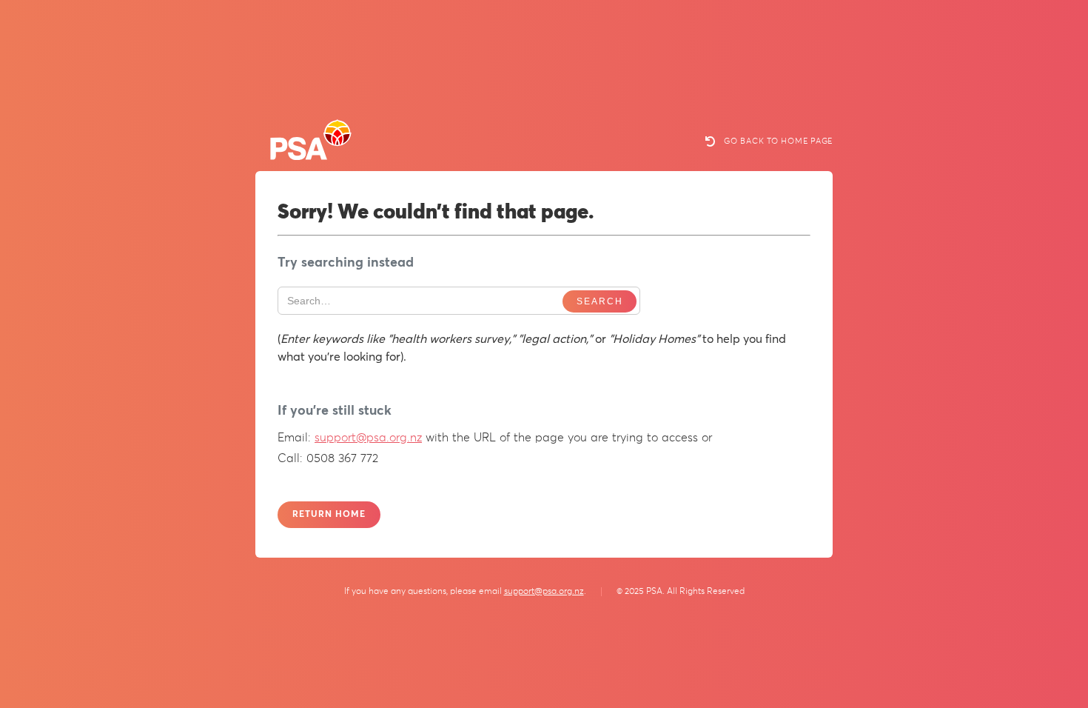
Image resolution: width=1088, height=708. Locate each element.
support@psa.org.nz (368, 438)
